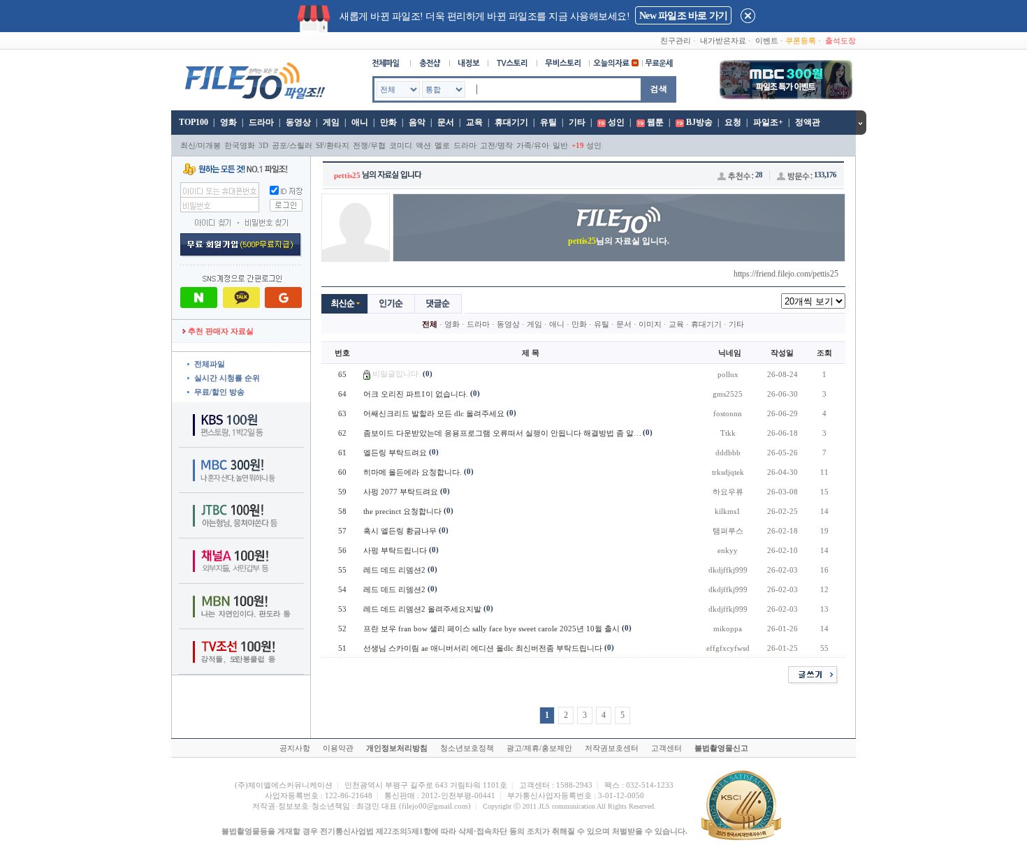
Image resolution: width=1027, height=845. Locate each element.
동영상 (298, 122)
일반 (560, 145)
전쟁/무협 (369, 145)
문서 (445, 122)
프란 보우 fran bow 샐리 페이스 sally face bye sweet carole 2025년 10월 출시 (491, 628)
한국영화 (239, 145)
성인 (616, 122)
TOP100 (192, 122)
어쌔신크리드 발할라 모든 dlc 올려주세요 (433, 413)
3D (263, 145)
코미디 (400, 145)
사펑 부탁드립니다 (395, 550)
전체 (429, 324)
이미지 (650, 324)
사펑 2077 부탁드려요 (400, 491)
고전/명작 (496, 145)
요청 (732, 122)
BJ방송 (699, 122)
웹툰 (655, 122)
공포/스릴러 (292, 145)
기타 (577, 122)
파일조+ (768, 122)
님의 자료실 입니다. (618, 241)
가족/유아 (532, 145)
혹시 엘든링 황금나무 (400, 531)
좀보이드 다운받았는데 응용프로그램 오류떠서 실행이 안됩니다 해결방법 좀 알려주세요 (513, 433)
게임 (331, 122)
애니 (359, 122)
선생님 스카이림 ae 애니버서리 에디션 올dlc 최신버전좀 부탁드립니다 (482, 648)
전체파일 (209, 364)
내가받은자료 (723, 40)
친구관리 (675, 40)
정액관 (807, 122)
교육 (474, 122)
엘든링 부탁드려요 (395, 452)
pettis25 (347, 175)
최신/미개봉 (200, 145)
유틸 (548, 122)
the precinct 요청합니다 (402, 511)
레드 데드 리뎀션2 (394, 570)
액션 (423, 145)
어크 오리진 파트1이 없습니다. (415, 394)
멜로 (442, 145)
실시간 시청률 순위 (227, 378)
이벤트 (766, 40)
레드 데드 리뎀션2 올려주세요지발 (422, 609)
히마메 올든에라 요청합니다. (412, 472)
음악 (417, 122)
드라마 (261, 122)
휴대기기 (511, 122)
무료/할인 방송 (219, 392)
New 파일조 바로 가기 (683, 15)
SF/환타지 (332, 145)
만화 (388, 122)
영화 (228, 122)
